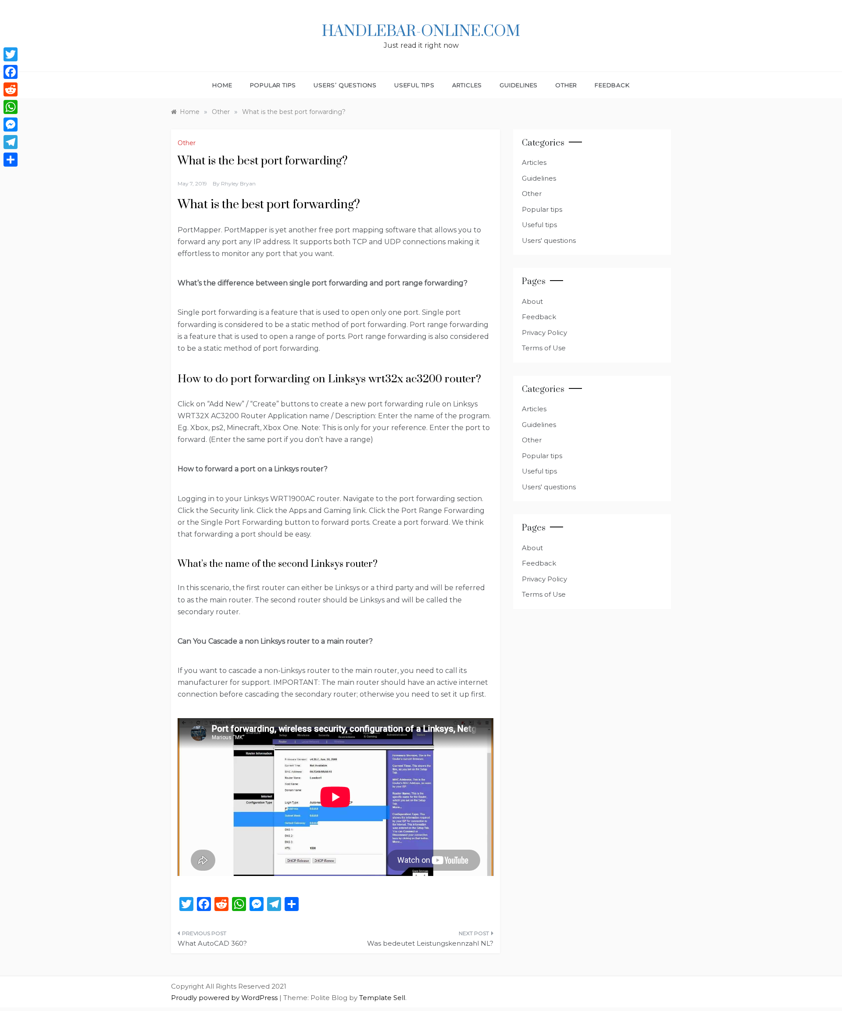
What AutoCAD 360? (212, 943)
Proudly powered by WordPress (225, 997)
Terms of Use (544, 348)
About (532, 301)
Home (222, 85)
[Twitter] (10, 54)
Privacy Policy (544, 332)
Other (566, 85)
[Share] (10, 159)
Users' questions (549, 240)
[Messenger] (10, 124)
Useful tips (414, 85)
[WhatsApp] (10, 107)
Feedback (612, 85)
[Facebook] (10, 72)
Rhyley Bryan (238, 183)
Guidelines (518, 85)
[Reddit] (10, 89)
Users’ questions (345, 85)
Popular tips (273, 85)
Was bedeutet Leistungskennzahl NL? (430, 943)
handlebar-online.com (421, 31)
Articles (467, 85)
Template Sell (382, 997)
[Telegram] (10, 142)
